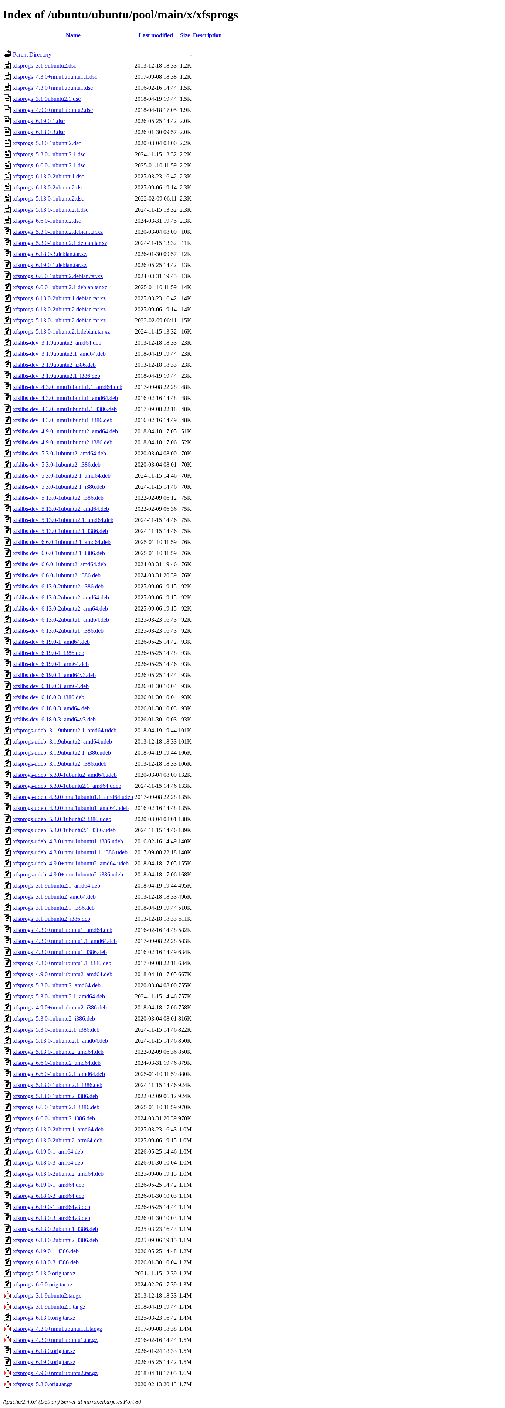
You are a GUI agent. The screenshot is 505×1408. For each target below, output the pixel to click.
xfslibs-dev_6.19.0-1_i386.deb (48, 653)
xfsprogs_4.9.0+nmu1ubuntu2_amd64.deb (62, 974)
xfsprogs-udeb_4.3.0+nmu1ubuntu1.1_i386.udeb (70, 852)
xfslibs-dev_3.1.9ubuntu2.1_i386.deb (56, 376)
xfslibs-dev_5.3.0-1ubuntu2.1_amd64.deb (62, 475)
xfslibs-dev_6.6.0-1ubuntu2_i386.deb (57, 575)
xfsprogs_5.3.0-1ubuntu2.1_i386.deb (56, 1029)
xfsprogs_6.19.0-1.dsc (39, 121)
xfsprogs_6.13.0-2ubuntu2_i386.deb (55, 1240)
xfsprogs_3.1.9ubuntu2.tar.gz (47, 1295)
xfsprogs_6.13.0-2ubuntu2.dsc (48, 187)
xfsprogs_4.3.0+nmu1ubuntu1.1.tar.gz (57, 1329)
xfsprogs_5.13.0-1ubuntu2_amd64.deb (58, 1052)
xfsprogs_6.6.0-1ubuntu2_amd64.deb (57, 1063)
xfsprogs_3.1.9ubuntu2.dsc (44, 65)
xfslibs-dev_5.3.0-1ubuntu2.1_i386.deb (59, 486)
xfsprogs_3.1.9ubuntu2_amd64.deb (54, 896)
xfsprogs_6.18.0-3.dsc (39, 132)
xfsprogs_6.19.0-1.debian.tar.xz (50, 265)
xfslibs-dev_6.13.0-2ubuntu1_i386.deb (58, 631)
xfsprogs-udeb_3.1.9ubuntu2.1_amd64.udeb (64, 730)
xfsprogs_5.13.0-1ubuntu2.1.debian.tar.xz (61, 331)
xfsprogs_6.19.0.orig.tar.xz (44, 1362)
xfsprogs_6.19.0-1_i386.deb (46, 1251)
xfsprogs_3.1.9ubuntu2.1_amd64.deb (56, 885)
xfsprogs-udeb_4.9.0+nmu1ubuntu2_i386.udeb (68, 874)
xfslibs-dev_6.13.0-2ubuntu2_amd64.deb (61, 597)
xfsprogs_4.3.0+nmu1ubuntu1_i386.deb (60, 952)
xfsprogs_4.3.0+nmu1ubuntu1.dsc (53, 88)
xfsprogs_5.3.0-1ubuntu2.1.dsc (49, 154)
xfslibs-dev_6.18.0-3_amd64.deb (51, 708)
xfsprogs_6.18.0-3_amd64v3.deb (51, 1218)
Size (185, 35)
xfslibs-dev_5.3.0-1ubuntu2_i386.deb (57, 464)
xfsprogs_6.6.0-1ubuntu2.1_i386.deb (56, 1107)
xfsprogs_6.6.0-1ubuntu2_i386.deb (54, 1118)
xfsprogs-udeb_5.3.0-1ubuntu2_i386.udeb (62, 819)
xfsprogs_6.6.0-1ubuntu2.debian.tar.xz (58, 276)
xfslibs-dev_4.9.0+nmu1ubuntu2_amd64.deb (65, 431)
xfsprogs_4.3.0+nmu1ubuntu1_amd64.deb (62, 930)
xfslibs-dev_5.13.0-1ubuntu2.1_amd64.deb (63, 520)
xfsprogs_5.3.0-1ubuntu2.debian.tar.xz (58, 232)
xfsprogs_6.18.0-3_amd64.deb (48, 1196)
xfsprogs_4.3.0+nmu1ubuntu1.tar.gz (55, 1340)
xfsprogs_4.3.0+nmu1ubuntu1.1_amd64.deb (65, 941)
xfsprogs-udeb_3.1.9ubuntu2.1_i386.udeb (62, 752)
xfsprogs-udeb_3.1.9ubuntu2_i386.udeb (59, 764)
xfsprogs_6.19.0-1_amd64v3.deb (51, 1207)
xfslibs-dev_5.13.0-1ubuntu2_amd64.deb (61, 509)
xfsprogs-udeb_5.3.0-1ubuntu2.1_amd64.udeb (67, 786)
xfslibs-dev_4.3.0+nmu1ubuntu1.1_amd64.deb (67, 387)
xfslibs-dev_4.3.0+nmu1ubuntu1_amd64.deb (65, 398)
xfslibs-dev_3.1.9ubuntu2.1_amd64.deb (59, 354)
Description (207, 35)
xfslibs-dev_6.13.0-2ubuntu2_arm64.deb (60, 608)
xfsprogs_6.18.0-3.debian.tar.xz (50, 254)
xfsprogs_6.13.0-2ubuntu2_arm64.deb (57, 1140)
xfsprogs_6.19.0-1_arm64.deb (48, 1151)
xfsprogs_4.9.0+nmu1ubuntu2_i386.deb (60, 1007)
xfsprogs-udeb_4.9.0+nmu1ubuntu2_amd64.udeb (71, 863)
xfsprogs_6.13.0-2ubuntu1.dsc (48, 176)
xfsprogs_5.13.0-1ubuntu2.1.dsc (50, 209)
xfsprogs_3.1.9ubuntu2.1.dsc (47, 99)
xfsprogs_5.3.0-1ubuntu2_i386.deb (54, 1018)
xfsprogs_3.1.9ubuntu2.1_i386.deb (54, 908)
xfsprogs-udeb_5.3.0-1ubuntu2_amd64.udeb (65, 775)
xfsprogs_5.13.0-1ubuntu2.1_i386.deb (57, 1085)
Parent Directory (32, 54)
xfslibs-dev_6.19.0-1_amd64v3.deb (54, 675)
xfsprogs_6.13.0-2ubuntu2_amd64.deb (58, 1174)
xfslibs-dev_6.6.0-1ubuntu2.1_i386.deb (59, 553)
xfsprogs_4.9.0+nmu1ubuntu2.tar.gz (55, 1373)
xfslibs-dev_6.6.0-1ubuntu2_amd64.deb (59, 564)
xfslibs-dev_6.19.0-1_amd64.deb (51, 642)
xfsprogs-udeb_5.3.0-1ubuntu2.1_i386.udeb (64, 830)
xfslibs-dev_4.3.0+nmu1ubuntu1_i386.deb (62, 420)
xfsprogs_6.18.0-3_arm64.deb (48, 1162)
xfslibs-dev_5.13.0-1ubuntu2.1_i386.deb (60, 531)
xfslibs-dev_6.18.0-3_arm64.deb (51, 686)
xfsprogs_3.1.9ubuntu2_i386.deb (51, 919)
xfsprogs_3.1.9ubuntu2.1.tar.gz (49, 1306)
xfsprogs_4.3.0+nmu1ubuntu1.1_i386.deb (62, 963)
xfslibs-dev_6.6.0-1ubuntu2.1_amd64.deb (62, 542)
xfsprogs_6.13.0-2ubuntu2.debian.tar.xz (59, 309)
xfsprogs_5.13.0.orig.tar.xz (44, 1273)
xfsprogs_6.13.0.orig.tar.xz (44, 1318)
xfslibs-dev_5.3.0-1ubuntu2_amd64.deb (59, 453)
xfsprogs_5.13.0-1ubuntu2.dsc (48, 198)
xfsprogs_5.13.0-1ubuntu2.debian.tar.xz (59, 320)
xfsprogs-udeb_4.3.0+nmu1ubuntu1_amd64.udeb (71, 808)
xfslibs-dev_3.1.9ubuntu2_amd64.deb (57, 342)
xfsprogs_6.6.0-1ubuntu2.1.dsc (49, 165)
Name (73, 35)
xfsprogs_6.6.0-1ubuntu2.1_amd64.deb (59, 1074)
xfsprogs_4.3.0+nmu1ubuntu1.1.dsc (55, 77)
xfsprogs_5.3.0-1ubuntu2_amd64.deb (57, 985)
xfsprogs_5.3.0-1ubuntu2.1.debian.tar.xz (60, 243)
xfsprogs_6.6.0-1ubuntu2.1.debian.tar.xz (60, 287)
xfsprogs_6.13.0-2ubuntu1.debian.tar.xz (59, 298)
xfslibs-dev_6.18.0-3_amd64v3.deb (54, 719)
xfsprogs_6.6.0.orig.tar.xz (42, 1284)
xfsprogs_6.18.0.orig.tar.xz (44, 1351)
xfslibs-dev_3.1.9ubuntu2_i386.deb (54, 365)
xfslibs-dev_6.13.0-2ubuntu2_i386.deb (58, 586)
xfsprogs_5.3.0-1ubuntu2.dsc (47, 143)
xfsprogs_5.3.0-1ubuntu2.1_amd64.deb (59, 996)
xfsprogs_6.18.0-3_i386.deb (46, 1262)
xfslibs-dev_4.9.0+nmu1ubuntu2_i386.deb (62, 442)
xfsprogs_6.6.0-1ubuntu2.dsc (47, 221)
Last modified (156, 35)
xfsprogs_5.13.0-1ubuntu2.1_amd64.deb (60, 1041)
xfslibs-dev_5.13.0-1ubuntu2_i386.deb (58, 498)
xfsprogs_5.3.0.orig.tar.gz (42, 1384)
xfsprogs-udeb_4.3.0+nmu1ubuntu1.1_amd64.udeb (73, 797)
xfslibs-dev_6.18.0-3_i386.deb (48, 697)
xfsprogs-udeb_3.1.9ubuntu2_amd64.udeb (62, 741)
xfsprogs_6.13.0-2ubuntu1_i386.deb (55, 1229)
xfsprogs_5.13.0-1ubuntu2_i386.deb (55, 1096)
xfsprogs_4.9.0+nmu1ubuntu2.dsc (53, 110)
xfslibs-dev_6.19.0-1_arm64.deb (51, 664)
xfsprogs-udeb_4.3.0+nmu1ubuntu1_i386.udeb (68, 841)
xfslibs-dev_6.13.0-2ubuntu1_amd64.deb (61, 619)
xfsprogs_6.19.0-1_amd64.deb (48, 1185)
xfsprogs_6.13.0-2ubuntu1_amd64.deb (58, 1129)
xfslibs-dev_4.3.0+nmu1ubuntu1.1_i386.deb (65, 409)
